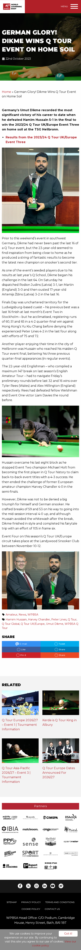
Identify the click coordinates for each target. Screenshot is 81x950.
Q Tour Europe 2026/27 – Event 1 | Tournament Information (20, 724)
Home (6, 92)
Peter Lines (58, 619)
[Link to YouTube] (53, 886)
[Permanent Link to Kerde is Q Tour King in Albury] (60, 704)
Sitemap (12, 902)
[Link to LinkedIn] (44, 886)
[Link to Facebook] (20, 886)
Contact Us (52, 909)
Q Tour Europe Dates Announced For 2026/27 (58, 772)
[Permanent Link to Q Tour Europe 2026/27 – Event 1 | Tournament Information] (20, 704)
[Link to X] (28, 886)
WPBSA (33, 614)
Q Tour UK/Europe (33, 624)
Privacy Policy (31, 902)
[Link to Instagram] (36, 886)
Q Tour (72, 619)
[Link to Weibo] (61, 886)
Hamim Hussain (16, 619)
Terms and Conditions (59, 902)
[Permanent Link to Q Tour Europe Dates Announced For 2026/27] (60, 752)
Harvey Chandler (39, 619)
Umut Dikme (54, 624)
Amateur (11, 614)
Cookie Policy (30, 909)
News (22, 614)
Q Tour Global (10, 624)
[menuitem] (11, 902)
